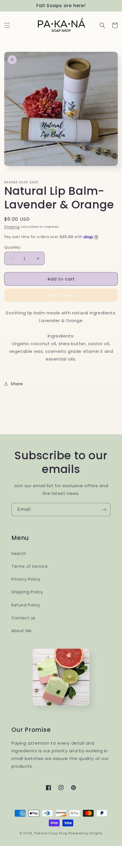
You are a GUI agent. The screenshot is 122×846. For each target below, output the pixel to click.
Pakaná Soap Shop (51, 833)
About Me (21, 631)
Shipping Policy (27, 592)
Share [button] (17, 384)
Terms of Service (29, 566)
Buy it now (61, 295)
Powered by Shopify (85, 833)
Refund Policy (25, 605)
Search (18, 553)
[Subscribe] (104, 509)
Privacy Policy (25, 579)
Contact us (23, 618)
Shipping (12, 227)
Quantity (12, 247)
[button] (7, 25)
